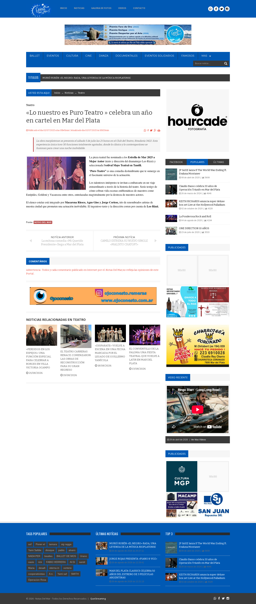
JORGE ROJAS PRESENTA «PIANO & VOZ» (133, 558)
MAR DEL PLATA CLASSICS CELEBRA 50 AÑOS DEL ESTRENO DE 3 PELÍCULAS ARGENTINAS (132, 574)
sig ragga (66, 544)
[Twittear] (151, 130)
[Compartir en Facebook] (148, 130)
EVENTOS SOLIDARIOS (159, 55)
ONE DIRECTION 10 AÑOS (194, 228)
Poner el (40, 544)
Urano (83, 556)
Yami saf (62, 573)
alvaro (72, 550)
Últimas (218, 162)
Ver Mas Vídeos (198, 439)
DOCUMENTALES (126, 55)
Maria (31, 568)
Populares (197, 162)
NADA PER (34, 556)
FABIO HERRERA (56, 562)
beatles (48, 556)
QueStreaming (98, 598)
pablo (61, 550)
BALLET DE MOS (66, 556)
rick (40, 562)
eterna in (54, 568)
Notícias (69, 92)
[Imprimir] (159, 130)
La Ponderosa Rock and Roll (195, 216)
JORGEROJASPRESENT (55, 78)
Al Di (72, 562)
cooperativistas (36, 573)
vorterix (67, 568)
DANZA (103, 55)
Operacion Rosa (37, 579)
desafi (42, 568)
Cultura (72, 55)
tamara (53, 544)
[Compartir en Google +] (155, 130)
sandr (82, 562)
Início (57, 92)
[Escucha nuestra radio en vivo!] (154, 7)
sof (30, 544)
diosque (49, 550)
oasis (31, 562)
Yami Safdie (34, 550)
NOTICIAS (79, 8)
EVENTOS (53, 55)
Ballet (35, 55)
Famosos (187, 55)
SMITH (75, 573)
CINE (88, 55)
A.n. (51, 573)
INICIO (63, 8)
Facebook (176, 162)
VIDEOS (122, 8)
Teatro (81, 92)
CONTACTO (139, 8)
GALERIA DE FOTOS (101, 8)
